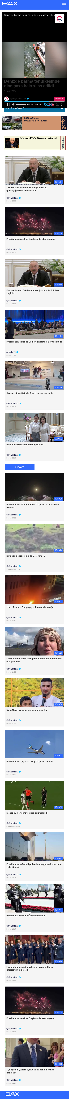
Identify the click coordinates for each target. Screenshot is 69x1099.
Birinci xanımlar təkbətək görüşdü (24, 444)
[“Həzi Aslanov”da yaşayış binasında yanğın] (34, 590)
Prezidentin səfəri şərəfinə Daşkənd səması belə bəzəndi (32, 506)
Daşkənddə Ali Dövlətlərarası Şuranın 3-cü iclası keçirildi (32, 291)
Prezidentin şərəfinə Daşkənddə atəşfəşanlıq (30, 239)
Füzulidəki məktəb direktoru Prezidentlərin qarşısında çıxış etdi (29, 968)
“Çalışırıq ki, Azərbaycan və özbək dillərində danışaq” (30, 1071)
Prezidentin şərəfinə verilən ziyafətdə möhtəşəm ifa (34, 341)
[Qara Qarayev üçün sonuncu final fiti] (34, 692)
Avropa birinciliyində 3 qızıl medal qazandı (29, 393)
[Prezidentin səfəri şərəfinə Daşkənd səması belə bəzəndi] (34, 487)
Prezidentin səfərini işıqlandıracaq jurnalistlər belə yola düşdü (33, 865)
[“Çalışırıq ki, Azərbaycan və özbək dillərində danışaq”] (34, 1052)
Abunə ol (59, 99)
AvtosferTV (11, 352)
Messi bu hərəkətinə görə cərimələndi (26, 813)
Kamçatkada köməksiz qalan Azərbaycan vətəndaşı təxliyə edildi (34, 660)
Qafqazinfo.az (12, 198)
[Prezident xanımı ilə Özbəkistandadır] (34, 898)
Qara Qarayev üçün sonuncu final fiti (26, 710)
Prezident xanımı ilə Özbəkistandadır (26, 915)
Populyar (19, 467)
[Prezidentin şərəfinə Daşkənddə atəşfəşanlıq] (34, 221)
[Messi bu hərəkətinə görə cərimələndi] (34, 795)
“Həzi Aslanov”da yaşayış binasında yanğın (30, 607)
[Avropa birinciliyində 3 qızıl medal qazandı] (34, 375)
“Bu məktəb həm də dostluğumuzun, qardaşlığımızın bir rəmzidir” (26, 189)
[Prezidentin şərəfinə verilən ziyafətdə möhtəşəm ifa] (34, 324)
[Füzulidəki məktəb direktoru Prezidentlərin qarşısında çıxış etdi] (34, 949)
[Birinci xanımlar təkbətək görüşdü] (34, 427)
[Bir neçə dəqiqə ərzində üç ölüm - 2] (34, 538)
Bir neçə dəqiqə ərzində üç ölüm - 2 (25, 556)
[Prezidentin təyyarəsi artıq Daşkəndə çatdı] (34, 744)
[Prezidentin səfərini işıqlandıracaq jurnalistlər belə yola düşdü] (34, 846)
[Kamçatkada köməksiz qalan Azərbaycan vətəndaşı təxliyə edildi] (34, 641)
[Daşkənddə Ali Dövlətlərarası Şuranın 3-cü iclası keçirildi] (34, 273)
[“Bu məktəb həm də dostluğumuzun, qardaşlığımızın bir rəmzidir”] (34, 170)
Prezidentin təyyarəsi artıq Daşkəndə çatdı (29, 761)
